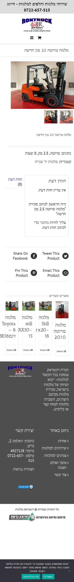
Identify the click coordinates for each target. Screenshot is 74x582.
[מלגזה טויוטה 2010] (62, 309)
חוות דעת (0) (15, 182)
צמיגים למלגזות (55, 455)
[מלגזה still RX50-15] (28, 306)
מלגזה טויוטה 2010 (60, 331)
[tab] (13, 182)
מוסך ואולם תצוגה (58, 465)
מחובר (44, 222)
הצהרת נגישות (23, 469)
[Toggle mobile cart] (39, 38)
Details (60, 351)
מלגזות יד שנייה (46, 161)
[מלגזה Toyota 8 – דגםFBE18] (12, 306)
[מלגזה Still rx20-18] (45, 306)
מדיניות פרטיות (31, 576)
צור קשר (60, 474)
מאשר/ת (48, 576)
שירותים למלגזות (54, 448)
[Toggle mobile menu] (32, 38)
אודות (62, 440)
